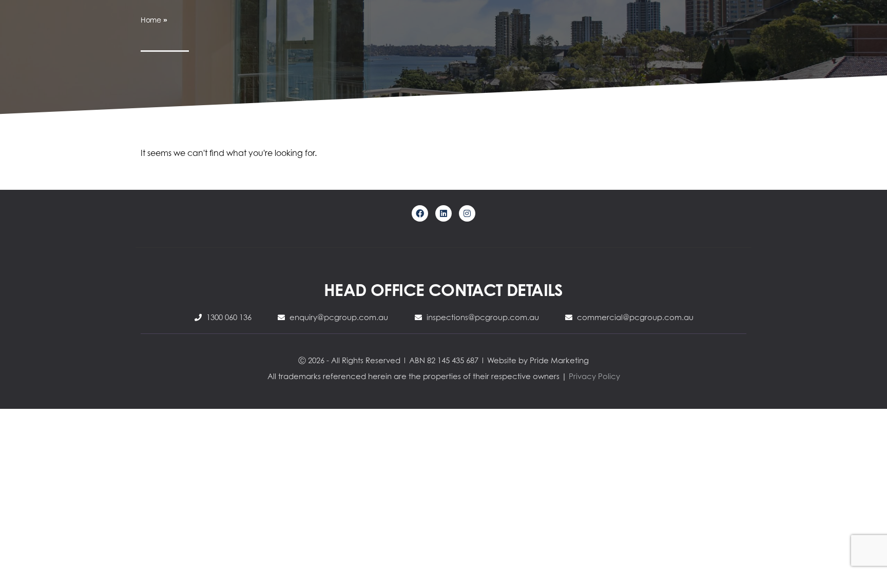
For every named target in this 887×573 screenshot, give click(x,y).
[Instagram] (467, 213)
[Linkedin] (443, 213)
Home (151, 19)
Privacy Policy (594, 376)
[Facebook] (420, 213)
